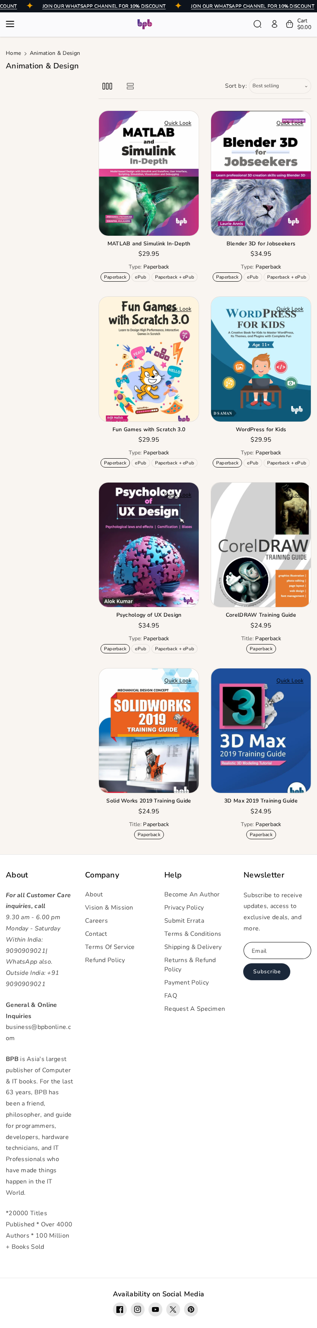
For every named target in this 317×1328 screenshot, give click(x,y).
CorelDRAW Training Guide (261, 615)
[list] (130, 86)
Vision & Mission (109, 907)
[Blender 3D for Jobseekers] (261, 173)
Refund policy (105, 960)
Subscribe (267, 971)
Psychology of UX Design (149, 615)
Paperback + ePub (176, 278)
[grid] (107, 86)
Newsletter (264, 875)
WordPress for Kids (261, 429)
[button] (12, 24)
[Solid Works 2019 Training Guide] (149, 730)
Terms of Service (110, 947)
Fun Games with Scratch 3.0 (149, 429)
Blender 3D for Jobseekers (261, 243)
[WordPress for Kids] (261, 359)
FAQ (170, 995)
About (17, 875)
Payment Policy (186, 982)
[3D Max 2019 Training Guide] (261, 730)
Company (102, 875)
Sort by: (236, 86)
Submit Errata (184, 921)
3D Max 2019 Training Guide (261, 800)
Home (13, 53)
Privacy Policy (184, 907)
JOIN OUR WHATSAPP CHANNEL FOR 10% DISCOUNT (104, 6)
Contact (96, 934)
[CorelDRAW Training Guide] (261, 545)
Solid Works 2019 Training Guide (148, 800)
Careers (96, 921)
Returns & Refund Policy (190, 965)
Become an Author (192, 894)
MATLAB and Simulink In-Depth (148, 243)
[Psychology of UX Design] (149, 545)
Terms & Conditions (192, 934)
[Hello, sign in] (274, 24)
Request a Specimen (194, 1009)
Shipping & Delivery (193, 947)
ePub (142, 278)
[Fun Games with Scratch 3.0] (149, 359)
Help (173, 875)
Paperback (117, 278)
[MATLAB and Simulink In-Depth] (149, 173)
